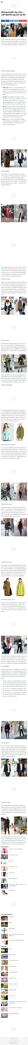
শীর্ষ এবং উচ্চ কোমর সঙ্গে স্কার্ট (13, 855)
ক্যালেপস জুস (11, 861)
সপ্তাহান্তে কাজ (11, 916)
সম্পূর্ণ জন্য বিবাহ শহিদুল (12, 966)
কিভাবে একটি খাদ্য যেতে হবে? (13, 960)
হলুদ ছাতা (10, 948)
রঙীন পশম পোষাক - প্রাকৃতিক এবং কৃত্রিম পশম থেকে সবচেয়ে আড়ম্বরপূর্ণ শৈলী (17, 885)
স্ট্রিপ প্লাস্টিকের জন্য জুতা (13, 878)
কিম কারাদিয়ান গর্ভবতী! (12, 990)
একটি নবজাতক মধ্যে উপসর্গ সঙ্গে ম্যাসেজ (15, 1007)
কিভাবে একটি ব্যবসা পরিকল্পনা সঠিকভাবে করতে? (16, 940)
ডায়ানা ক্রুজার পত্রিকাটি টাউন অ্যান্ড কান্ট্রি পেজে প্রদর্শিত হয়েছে (16, 935)
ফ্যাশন (2, 9)
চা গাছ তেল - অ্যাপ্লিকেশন (13, 984)
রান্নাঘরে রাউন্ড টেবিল (12, 978)
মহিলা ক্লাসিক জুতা (12, 890)
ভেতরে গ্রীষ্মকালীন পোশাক (13, 866)
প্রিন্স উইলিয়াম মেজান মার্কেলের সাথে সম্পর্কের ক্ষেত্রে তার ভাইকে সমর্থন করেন (18, 1002)
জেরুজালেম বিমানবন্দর (12, 954)
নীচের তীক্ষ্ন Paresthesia (13, 1013)
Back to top (14, 1038)
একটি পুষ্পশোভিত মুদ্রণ (13, 270)
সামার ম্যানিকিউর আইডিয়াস (13, 972)
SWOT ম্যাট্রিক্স (12, 928)
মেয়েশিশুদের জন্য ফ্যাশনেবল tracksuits (15, 849)
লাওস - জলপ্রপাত (12, 995)
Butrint (10, 922)
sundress (7, 272)
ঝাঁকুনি (21, 293)
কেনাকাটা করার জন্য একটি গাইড (7, 9)
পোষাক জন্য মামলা (12, 872)
